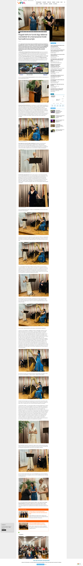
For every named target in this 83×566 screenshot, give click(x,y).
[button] (65, 2)
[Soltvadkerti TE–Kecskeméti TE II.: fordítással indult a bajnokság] (53, 116)
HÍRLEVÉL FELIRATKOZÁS (30, 0)
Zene (19, 32)
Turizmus (53, 2)
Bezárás (45, 564)
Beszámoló (20, 31)
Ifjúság (37, 3)
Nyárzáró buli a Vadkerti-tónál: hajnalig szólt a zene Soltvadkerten (60, 121)
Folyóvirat (55, 3)
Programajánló (38, 2)
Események (25, 31)
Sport (61, 2)
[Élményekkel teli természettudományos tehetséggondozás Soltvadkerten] (53, 111)
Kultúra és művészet (36, 31)
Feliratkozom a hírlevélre (40, 564)
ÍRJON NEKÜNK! (25, 0)
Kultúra (57, 2)
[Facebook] (35, 0)
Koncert (30, 31)
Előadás (22, 31)
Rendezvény (45, 31)
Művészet (39, 31)
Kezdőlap (19, 5)
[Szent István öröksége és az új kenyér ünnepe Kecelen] (53, 130)
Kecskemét (44, 2)
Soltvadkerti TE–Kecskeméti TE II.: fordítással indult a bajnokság (60, 116)
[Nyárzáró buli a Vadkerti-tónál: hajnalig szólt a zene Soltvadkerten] (53, 121)
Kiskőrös (27, 31)
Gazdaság (50, 3)
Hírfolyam (49, 2)
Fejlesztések (45, 3)
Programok (42, 31)
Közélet (41, 3)
